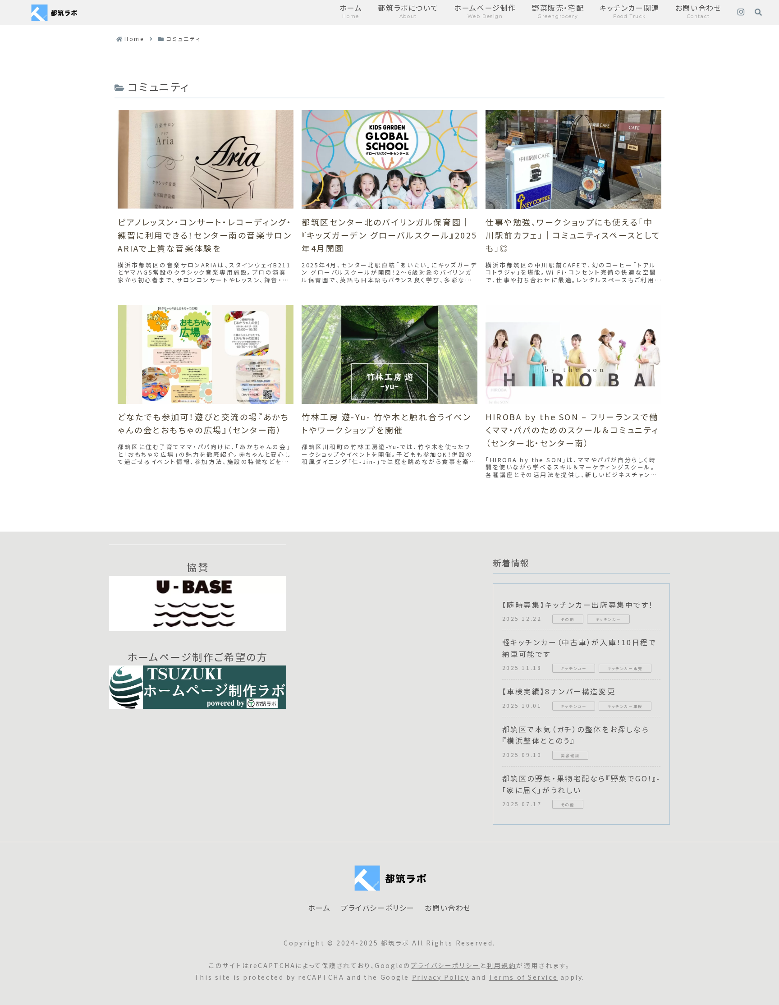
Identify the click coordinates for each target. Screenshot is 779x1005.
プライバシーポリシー (378, 908)
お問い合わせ (448, 908)
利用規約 (501, 965)
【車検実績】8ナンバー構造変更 (558, 691)
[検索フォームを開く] (758, 12)
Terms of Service (523, 977)
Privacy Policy (440, 977)
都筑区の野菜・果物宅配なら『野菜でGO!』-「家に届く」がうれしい (581, 784)
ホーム (319, 908)
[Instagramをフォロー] (741, 13)
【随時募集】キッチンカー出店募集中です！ (578, 604)
